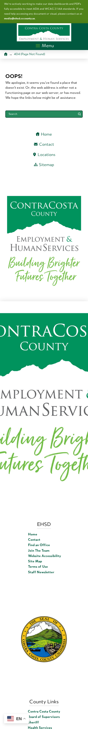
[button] (45, 45)
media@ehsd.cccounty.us (19, 18)
